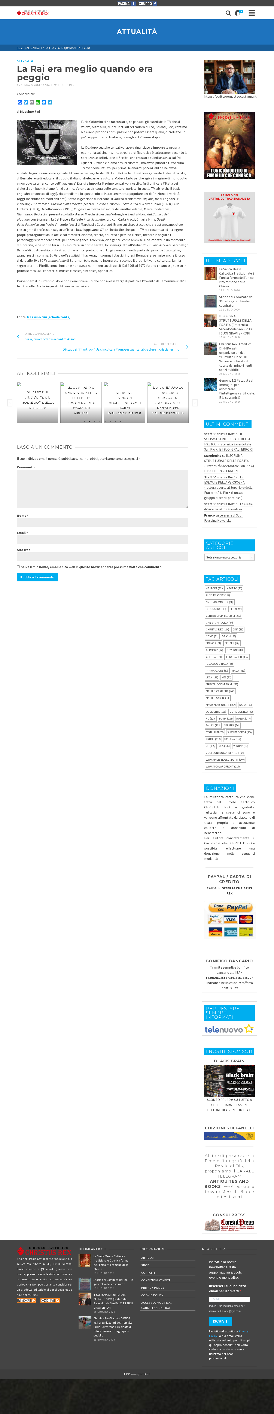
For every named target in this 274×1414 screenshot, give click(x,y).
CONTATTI (148, 1273)
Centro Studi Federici (223, 616)
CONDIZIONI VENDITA (156, 1280)
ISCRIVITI (220, 1321)
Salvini (213, 725)
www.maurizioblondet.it (225, 759)
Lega (212, 677)
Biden (236, 609)
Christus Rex (217, 629)
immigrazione (217, 670)
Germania (214, 650)
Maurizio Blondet (221, 705)
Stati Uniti (215, 732)
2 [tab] (90, 421)
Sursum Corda (239, 732)
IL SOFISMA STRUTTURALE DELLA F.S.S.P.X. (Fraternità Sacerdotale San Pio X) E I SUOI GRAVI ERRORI (236, 324)
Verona (240, 746)
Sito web (23, 550)
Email (22, 532)
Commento (26, 467)
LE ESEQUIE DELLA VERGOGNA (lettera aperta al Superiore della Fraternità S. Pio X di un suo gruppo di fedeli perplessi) (228, 487)
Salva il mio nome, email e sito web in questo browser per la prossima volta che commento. (91, 567)
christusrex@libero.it (39, 1269)
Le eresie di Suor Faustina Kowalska (228, 506)
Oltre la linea (241, 712)
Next (195, 402)
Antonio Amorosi (219, 602)
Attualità (25, 61)
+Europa (214, 588)
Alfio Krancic (218, 595)
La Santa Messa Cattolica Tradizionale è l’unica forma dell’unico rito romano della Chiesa (236, 277)
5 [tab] (105, 421)
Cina (238, 629)
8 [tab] (120, 421)
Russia (243, 718)
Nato (245, 705)
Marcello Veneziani (222, 684)
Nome (22, 515)
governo (235, 650)
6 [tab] (110, 421)
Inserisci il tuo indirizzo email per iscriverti (227, 1288)
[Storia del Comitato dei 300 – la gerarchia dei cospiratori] (210, 301)
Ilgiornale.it (237, 657)
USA (224, 746)
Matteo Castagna (220, 691)
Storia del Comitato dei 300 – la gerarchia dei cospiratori (236, 301)
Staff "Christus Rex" (60, 85)
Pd (211, 718)
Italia (238, 670)
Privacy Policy (152, 1288)
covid (212, 636)
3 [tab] (95, 421)
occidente (216, 712)
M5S (226, 677)
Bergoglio (216, 609)
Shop (145, 1265)
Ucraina (232, 739)
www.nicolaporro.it (223, 766)
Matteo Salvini (217, 698)
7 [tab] (115, 421)
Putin (226, 718)
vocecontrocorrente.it (225, 753)
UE (210, 746)
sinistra (231, 725)
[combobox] (229, 557)
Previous (9, 402)
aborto (234, 588)
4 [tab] (100, 421)
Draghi (229, 636)
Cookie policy (152, 1295)
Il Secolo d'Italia (219, 664)
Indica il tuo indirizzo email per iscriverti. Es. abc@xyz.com (226, 1309)
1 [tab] (84, 421)
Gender (232, 643)
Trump (213, 739)
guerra (214, 657)
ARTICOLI (147, 1258)
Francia (213, 643)
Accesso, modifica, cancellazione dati (156, 1305)
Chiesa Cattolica (219, 622)
